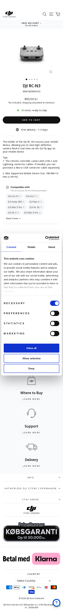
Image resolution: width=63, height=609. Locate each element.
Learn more (31, 399)
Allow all (31, 348)
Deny (31, 368)
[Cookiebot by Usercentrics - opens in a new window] (45, 238)
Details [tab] (32, 247)
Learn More (31, 432)
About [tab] (51, 247)
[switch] (54, 313)
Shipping (26, 102)
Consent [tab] (11, 247)
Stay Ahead (30, 499)
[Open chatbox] (56, 603)
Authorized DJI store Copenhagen (31, 488)
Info (30, 477)
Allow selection (31, 358)
